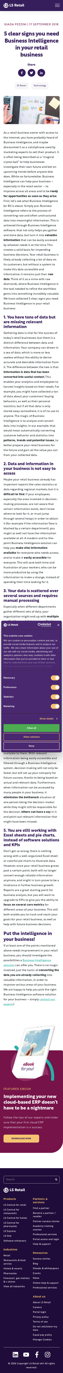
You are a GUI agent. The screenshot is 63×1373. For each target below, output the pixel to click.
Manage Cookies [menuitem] (42, 1340)
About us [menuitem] (39, 1296)
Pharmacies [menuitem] (10, 1273)
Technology (40, 86)
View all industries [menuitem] (14, 1287)
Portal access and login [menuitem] (46, 1239)
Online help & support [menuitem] (46, 1283)
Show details (47, 718)
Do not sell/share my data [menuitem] (45, 1328)
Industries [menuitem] (10, 1249)
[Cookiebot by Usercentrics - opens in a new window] (38, 625)
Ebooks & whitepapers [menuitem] (46, 1268)
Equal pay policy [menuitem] (42, 1335)
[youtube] (26, 1355)
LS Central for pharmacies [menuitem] (11, 1225)
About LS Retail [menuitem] (42, 1302)
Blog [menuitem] (35, 1264)
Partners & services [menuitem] (40, 1200)
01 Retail (21, 86)
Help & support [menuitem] (42, 1244)
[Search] (56, 1179)
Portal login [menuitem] (39, 1312)
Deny (31, 746)
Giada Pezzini (15, 24)
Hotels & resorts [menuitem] (13, 1269)
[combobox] (32, 1179)
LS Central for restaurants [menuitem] (11, 1212)
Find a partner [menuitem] (41, 1208)
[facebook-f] (37, 1355)
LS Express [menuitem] (10, 1231)
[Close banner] (58, 625)
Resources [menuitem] (40, 1252)
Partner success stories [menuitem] (46, 1221)
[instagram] (47, 1355)
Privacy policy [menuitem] (41, 1317)
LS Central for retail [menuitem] (15, 1205)
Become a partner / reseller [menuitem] (44, 1215)
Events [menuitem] (37, 1273)
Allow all (31, 728)
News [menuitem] (36, 1278)
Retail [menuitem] (7, 1256)
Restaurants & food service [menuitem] (15, 1262)
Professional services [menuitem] (45, 1234)
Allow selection (31, 737)
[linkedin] (15, 1355)
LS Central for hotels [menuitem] (15, 1218)
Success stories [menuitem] (41, 1259)
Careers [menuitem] (37, 1307)
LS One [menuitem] (8, 1236)
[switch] (55, 687)
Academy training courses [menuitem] (43, 1228)
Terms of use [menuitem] (40, 1322)
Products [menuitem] (10, 1198)
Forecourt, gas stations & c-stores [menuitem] (17, 1280)
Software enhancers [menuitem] (15, 1241)
